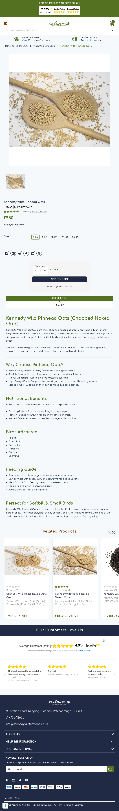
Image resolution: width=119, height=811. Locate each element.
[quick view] (26, 565)
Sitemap (79, 805)
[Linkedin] (32, 253)
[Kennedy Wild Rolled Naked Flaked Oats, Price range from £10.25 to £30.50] (75, 561)
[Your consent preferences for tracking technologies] (5, 806)
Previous (109, 532)
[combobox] (57, 30)
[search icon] (113, 30)
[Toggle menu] (6, 23)
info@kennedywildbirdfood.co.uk (27, 724)
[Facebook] (6, 253)
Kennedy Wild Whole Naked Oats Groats (26, 596)
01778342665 (15, 717)
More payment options (59, 286)
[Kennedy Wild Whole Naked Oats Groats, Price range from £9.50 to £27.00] (26, 561)
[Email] (13, 253)
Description (59, 298)
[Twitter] (26, 253)
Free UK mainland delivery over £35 (59, 3)
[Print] (19, 253)
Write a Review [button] (39, 212)
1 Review (59, 305)
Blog (17, 798)
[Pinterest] (39, 253)
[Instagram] (13, 780)
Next (113, 532)
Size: (7, 236)
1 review (25, 212)
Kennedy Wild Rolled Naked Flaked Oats (72, 596)
